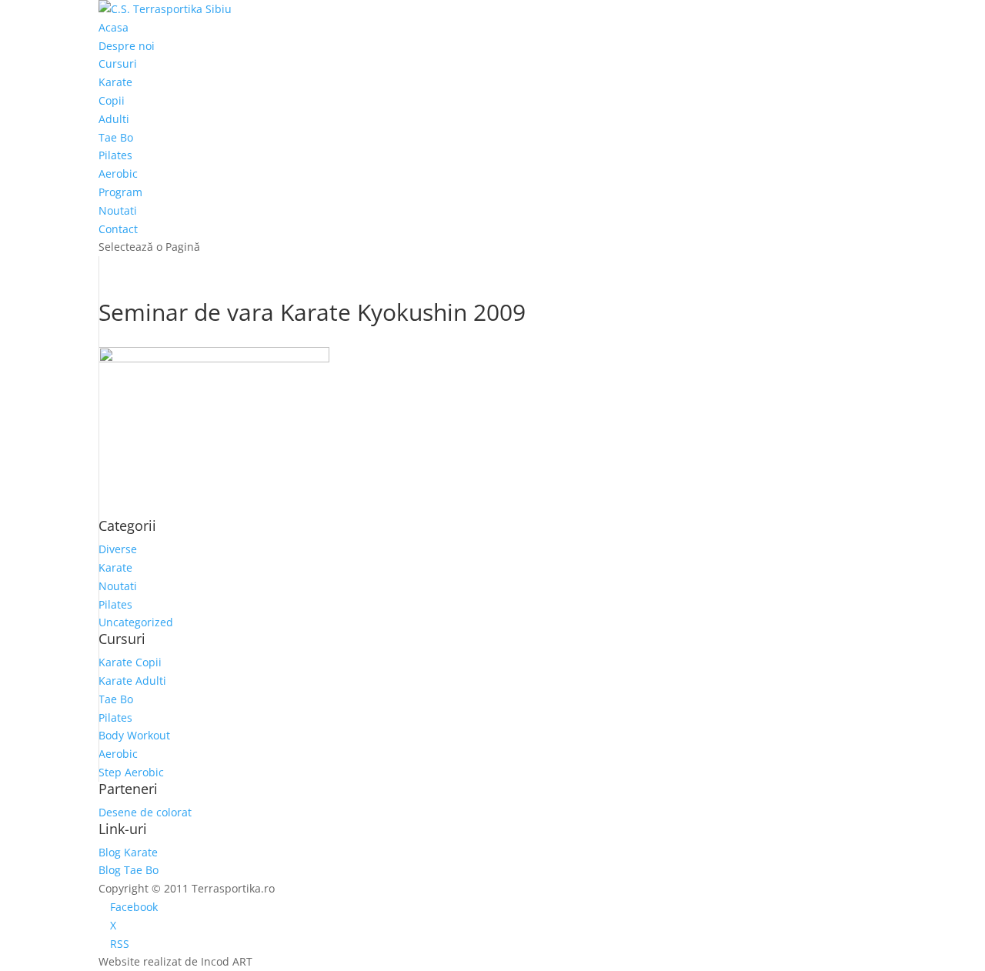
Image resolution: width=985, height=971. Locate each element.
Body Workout (134, 735)
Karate (115, 82)
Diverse (117, 549)
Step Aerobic (131, 772)
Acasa (113, 27)
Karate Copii (130, 662)
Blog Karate (128, 852)
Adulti (113, 119)
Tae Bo (115, 137)
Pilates (115, 155)
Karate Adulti (132, 680)
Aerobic (118, 173)
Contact (118, 229)
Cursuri (117, 63)
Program (120, 192)
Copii (111, 100)
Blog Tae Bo (128, 870)
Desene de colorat (145, 812)
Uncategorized (135, 622)
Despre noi (126, 45)
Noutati (117, 210)
